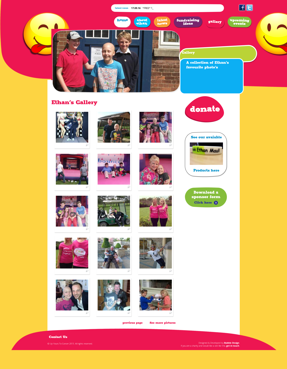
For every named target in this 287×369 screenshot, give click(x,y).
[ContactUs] (58, 337)
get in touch (232, 345)
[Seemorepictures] (163, 322)
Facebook (242, 11)
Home (122, 22)
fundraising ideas (188, 22)
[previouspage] (133, 322)
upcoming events (240, 22)
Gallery (215, 22)
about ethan (142, 22)
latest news (162, 22)
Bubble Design (231, 342)
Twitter (249, 11)
